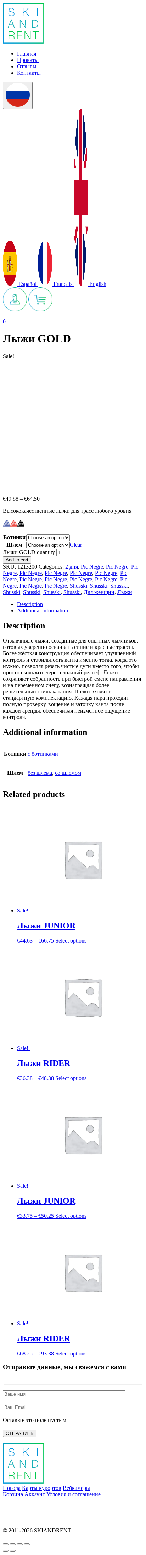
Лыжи (124, 592)
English (97, 284)
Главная (26, 54)
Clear (76, 545)
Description (30, 604)
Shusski (78, 586)
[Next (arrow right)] (13, 1551)
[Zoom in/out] (27, 1544)
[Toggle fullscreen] (20, 1544)
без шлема (40, 773)
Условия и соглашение (73, 1494)
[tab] (80, 604)
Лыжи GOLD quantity (29, 552)
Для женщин (99, 592)
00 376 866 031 (20, 1518)
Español (27, 284)
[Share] (13, 1544)
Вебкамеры (76, 1488)
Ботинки (14, 537)
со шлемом (68, 773)
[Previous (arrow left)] (6, 1551)
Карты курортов (41, 1488)
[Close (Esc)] (6, 1544)
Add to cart (17, 560)
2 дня (71, 567)
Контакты (29, 73)
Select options (70, 941)
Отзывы (26, 66)
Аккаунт (34, 1494)
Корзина (13, 1494)
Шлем (14, 545)
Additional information (42, 610)
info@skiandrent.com (27, 1506)
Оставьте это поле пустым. (35, 1420)
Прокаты (28, 60)
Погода (12, 1488)
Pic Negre (92, 567)
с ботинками (43, 754)
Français (63, 284)
